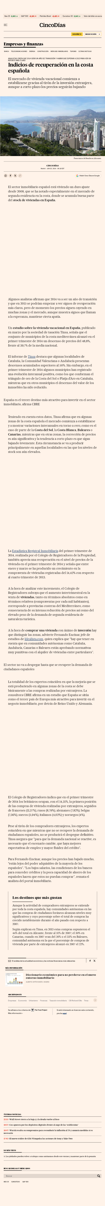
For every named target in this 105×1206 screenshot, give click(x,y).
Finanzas (43, 1000)
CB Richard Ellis (75, 1000)
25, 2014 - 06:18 (55, 168)
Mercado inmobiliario (59, 51)
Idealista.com (34, 639)
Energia (32, 51)
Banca (6, 51)
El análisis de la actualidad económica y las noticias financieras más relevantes (43, 961)
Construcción (42, 51)
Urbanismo (33, 1000)
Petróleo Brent (45, 16)
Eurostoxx (15, 1182)
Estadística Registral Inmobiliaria (35, 551)
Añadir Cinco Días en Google (89, 176)
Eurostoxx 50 (68, 16)
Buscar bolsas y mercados (17, 1168)
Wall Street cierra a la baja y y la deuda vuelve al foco (34, 1119)
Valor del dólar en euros (93, 16)
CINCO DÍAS (52, 165)
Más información (15, 1013)
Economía (22, 1000)
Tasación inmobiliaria (58, 1000)
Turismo (73, 51)
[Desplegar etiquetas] (95, 1000)
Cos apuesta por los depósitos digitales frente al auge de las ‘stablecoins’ (43, 1125)
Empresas (12, 1000)
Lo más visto (10, 1150)
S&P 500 (24, 16)
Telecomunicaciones (19, 51)
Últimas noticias (84, 51)
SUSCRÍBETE (76, 34)
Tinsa (31, 356)
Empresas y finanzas (23, 44)
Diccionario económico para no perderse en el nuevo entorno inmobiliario (61, 976)
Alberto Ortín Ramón (34, 982)
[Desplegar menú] (6, 25)
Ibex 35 (7, 16)
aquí (65, 1013)
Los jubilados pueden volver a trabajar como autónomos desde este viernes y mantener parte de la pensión (51, 1156)
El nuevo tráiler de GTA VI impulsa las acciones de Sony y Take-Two (41, 1138)
